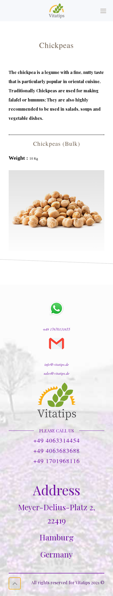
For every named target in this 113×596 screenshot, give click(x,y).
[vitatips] (56, 10)
